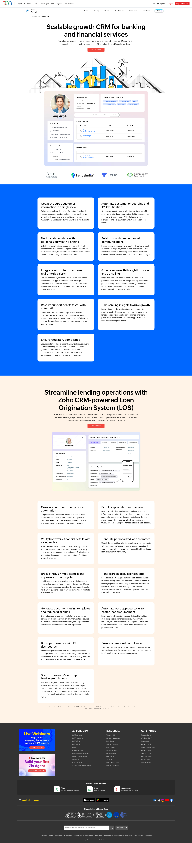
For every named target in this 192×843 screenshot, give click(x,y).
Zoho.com (8, 4)
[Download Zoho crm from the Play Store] (102, 800)
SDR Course (110, 756)
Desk (36, 4)
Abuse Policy (148, 835)
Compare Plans (146, 750)
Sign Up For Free (182, 4)
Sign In (170, 4)
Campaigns (44, 4)
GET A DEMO (96, 50)
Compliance (58, 835)
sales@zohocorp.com (30, 800)
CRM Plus (27, 4)
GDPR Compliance (138, 835)
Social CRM (75, 759)
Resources (133, 11)
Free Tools (146, 11)
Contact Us (44, 835)
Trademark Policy (118, 835)
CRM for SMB (76, 744)
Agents (59, 4)
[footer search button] (111, 828)
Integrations (145, 741)
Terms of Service (88, 835)
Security (51, 835)
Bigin (20, 4)
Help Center (110, 741)
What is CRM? (110, 735)
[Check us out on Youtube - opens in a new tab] (167, 800)
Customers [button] (119, 11)
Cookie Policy (128, 835)
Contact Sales (145, 759)
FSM (52, 4)
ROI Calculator (146, 762)
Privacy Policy (98, 835)
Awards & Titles (146, 753)
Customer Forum (111, 750)
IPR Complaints (68, 835)
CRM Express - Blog (112, 762)
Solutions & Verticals (113, 738)
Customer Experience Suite (80, 753)
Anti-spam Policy (78, 835)
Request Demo (146, 735)
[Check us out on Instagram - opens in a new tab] (162, 800)
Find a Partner (110, 747)
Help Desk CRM (77, 762)
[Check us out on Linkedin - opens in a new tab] (155, 800)
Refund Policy (108, 835)
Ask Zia (158, 11)
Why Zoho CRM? (146, 738)
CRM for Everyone (112, 744)
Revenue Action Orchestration (81, 765)
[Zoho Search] (154, 4)
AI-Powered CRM (77, 750)
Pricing (96, 11)
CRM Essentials (77, 735)
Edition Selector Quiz (148, 747)
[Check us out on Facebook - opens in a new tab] (171, 800)
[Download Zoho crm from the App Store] (89, 800)
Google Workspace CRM (80, 756)
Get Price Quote (146, 756)
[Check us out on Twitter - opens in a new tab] (159, 800)
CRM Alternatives (77, 738)
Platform (106, 11)
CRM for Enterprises (112, 765)
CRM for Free (76, 741)
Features (85, 11)
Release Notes (111, 753)
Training (109, 759)
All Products (69, 4)
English (162, 4)
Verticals (35, 16)
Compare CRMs (146, 744)
